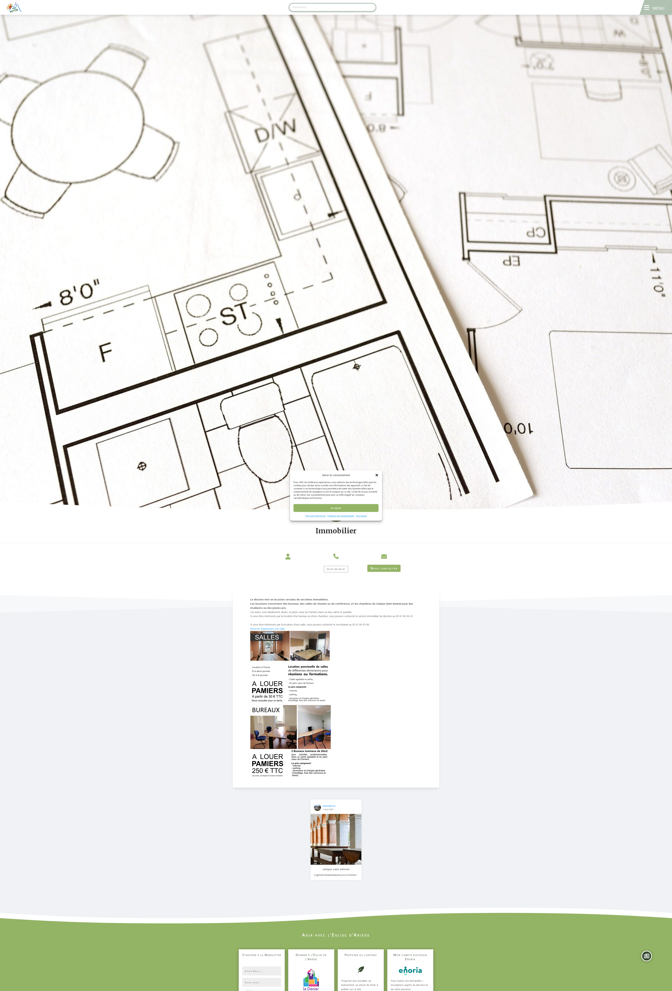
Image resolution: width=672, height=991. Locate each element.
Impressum (361, 515)
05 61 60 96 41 (336, 569)
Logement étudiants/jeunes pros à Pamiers (335, 874)
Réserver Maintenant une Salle (267, 628)
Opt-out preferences (315, 515)
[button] (377, 475)
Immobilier (329, 805)
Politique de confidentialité (340, 515)
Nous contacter (383, 568)
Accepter (336, 508)
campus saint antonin (336, 869)
